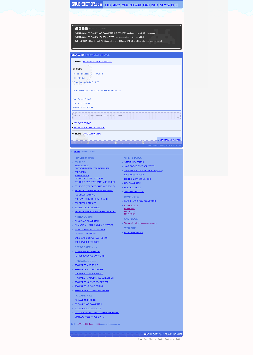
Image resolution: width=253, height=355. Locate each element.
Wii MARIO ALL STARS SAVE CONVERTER (94, 225)
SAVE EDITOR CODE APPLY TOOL (139, 166)
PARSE (125, 5)
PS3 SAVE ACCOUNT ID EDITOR (89, 127)
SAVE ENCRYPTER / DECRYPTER (89, 178)
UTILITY (116, 5)
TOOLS (80, 172)
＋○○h (159, 170)
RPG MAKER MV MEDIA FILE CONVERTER (94, 278)
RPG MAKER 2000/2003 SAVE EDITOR (92, 290)
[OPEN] (175, 46)
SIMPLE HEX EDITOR (134, 162)
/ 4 (146, 5)
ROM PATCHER (131, 205)
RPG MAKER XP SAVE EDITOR (89, 286)
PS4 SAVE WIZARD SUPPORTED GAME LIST (95, 212)
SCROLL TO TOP (170, 140)
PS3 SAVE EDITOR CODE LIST (97, 61)
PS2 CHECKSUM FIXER (85, 203)
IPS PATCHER (129, 209)
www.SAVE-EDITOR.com (169, 333)
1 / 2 (154, 5)
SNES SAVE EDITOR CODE (87, 242)
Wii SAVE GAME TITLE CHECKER (90, 229)
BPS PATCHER (129, 214)
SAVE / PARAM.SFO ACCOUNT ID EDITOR (92, 168)
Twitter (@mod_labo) (133, 223)
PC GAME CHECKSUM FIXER (101, 37)
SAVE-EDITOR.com (92, 134)
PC (172, 5)
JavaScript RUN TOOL (134, 192)
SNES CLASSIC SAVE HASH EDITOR (91, 238)
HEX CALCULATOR (132, 187)
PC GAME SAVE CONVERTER (101, 33)
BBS (98, 324)
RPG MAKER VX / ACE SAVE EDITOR (91, 282)
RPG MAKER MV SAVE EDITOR (89, 274)
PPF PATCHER (129, 211)
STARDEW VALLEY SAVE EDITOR (90, 317)
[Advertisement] (126, 16)
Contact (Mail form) (166, 339)
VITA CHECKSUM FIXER (87, 207)
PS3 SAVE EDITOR (82, 123)
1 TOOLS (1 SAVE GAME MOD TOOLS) (95, 182)
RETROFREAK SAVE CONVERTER (90, 256)
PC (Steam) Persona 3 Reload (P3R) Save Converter (123, 41)
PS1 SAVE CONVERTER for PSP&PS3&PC (94, 190)
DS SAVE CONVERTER (85, 234)
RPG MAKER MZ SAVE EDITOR (89, 269)
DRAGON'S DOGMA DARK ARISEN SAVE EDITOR (97, 313)
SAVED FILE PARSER (134, 175)
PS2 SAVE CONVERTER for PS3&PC (91, 199)
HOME (108, 5)
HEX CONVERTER (132, 183)
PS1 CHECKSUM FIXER (85, 195)
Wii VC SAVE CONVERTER (87, 221)
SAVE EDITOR (82, 165)
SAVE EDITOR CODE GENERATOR (140, 170)
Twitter (179, 339)
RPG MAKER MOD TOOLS (86, 265)
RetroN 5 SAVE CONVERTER (87, 252)
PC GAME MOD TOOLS (85, 300)
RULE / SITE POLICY (133, 232)
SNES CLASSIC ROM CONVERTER (140, 201)
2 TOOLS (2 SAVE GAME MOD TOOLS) (95, 186)
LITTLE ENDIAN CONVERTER (137, 179)
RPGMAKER (135, 5)
